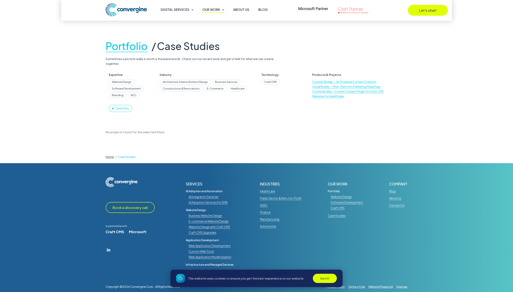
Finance (265, 212)
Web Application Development (210, 245)
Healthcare (267, 191)
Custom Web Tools (201, 251)
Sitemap (401, 286)
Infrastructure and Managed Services (210, 264)
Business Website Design (205, 215)
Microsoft (137, 231)
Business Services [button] (226, 81)
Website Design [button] (121, 81)
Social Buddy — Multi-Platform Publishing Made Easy (346, 86)
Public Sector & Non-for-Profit (281, 198)
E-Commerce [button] (215, 88)
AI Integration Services (203, 196)
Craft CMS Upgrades (202, 232)
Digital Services (175, 10)
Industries (270, 184)
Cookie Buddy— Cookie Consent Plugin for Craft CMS (348, 91)
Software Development (347, 202)
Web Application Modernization (210, 257)
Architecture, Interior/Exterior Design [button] (185, 81)
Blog (263, 10)
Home (110, 157)
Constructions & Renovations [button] (181, 88)
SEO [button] (133, 95)
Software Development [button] (126, 88)
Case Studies (188, 46)
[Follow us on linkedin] (108, 249)
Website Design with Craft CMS (209, 227)
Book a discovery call (130, 207)
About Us (241, 10)
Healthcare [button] (237, 88)
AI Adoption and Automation (204, 191)
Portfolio (126, 46)
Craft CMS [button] (270, 81)
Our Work (211, 10)
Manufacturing (269, 219)
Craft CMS (115, 231)
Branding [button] (117, 95)
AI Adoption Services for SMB (208, 202)
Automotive (268, 226)
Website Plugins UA (380, 286)
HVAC (264, 205)
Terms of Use (356, 286)
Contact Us (396, 205)
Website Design (196, 210)
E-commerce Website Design (209, 221)
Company (398, 184)
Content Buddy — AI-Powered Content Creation (344, 81)
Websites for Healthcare (328, 96)
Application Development (202, 240)
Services (194, 184)
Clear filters (122, 108)
